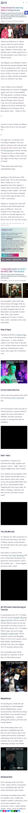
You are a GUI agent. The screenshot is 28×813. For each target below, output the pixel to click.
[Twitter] (10, 811)
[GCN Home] (4, 3)
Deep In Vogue (22, 335)
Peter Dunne (23, 280)
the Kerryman (9, 150)
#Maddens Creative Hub (16, 259)
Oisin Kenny (21, 21)
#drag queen (8, 259)
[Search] (23, 3)
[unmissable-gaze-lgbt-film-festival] (14, 290)
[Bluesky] (18, 811)
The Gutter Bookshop (16, 555)
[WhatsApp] (12, 811)
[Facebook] (7, 811)
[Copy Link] (4, 811)
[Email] (1, 811)
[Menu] (26, 3)
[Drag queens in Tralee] (14, 31)
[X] (15, 811)
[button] (26, 12)
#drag (3, 259)
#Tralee (24, 259)
